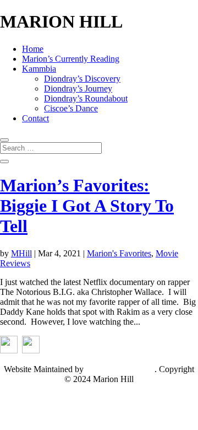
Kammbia (39, 68)
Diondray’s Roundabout (86, 98)
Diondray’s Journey (78, 88)
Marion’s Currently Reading (70, 58)
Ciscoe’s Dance (71, 108)
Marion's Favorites (119, 253)
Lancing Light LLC (120, 369)
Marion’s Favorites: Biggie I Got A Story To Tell (87, 205)
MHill (21, 253)
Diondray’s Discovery (82, 78)
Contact (35, 118)
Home (32, 48)
